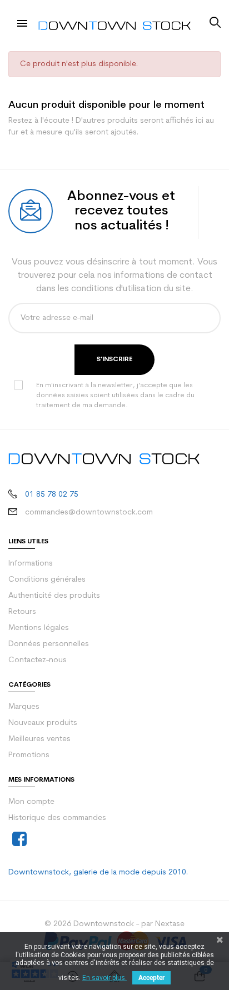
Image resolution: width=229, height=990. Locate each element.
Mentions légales (38, 628)
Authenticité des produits (54, 596)
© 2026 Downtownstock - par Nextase (114, 924)
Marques (23, 707)
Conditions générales (47, 580)
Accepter (151, 978)
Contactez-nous (37, 660)
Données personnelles (48, 644)
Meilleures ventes (39, 739)
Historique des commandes (57, 818)
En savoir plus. (104, 978)
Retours (22, 612)
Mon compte (31, 802)
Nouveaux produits (42, 723)
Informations (30, 563)
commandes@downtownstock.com (89, 512)
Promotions (28, 755)
